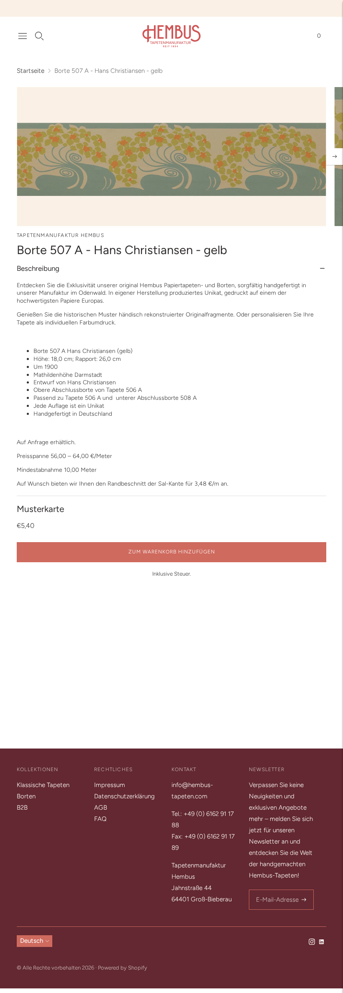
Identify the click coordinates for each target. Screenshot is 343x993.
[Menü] (22, 36)
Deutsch (31, 940)
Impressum (109, 785)
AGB (100, 807)
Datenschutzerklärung (124, 796)
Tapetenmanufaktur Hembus (60, 235)
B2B (22, 807)
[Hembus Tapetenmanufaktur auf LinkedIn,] (321, 943)
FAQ (100, 819)
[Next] (334, 156)
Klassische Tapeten (43, 785)
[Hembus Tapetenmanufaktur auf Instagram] (312, 943)
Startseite (30, 71)
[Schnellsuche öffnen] (39, 36)
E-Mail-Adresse (275, 890)
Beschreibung (38, 268)
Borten (26, 796)
